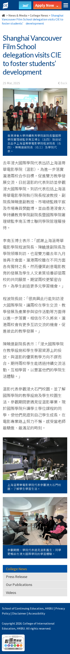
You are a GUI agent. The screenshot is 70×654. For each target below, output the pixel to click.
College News (39, 15)
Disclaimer (19, 613)
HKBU (49, 608)
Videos (11, 592)
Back (63, 83)
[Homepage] (4, 15)
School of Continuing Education (22, 608)
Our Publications (19, 584)
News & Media (17, 15)
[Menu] (65, 5)
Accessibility (36, 613)
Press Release (16, 576)
